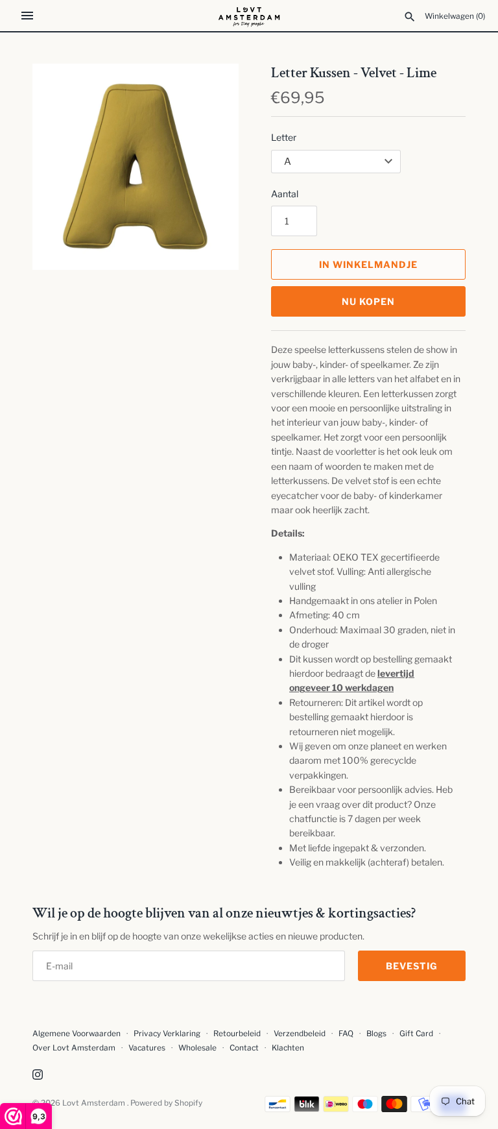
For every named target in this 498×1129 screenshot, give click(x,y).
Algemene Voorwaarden (77, 1033)
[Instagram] (37, 1075)
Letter (283, 137)
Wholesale (197, 1047)
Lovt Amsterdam (94, 1103)
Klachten (288, 1047)
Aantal (284, 193)
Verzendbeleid (300, 1033)
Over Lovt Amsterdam (73, 1047)
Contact (244, 1047)
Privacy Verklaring (167, 1033)
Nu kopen (368, 301)
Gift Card (416, 1033)
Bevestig (412, 965)
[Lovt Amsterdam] (249, 15)
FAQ (345, 1033)
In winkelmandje (368, 264)
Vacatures (146, 1047)
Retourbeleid (237, 1033)
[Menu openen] (27, 15)
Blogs (377, 1033)
